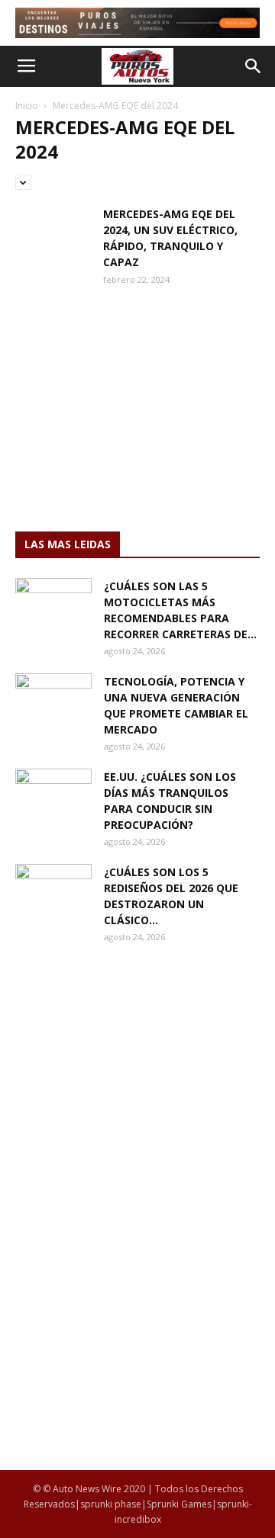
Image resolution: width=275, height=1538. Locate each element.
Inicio (26, 105)
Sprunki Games (179, 1504)
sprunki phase (110, 1504)
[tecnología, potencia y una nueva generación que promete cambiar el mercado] (53, 700)
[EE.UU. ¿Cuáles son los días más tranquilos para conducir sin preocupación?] (53, 795)
